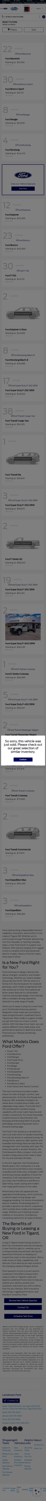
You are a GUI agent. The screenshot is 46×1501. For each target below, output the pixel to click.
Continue (23, 759)
